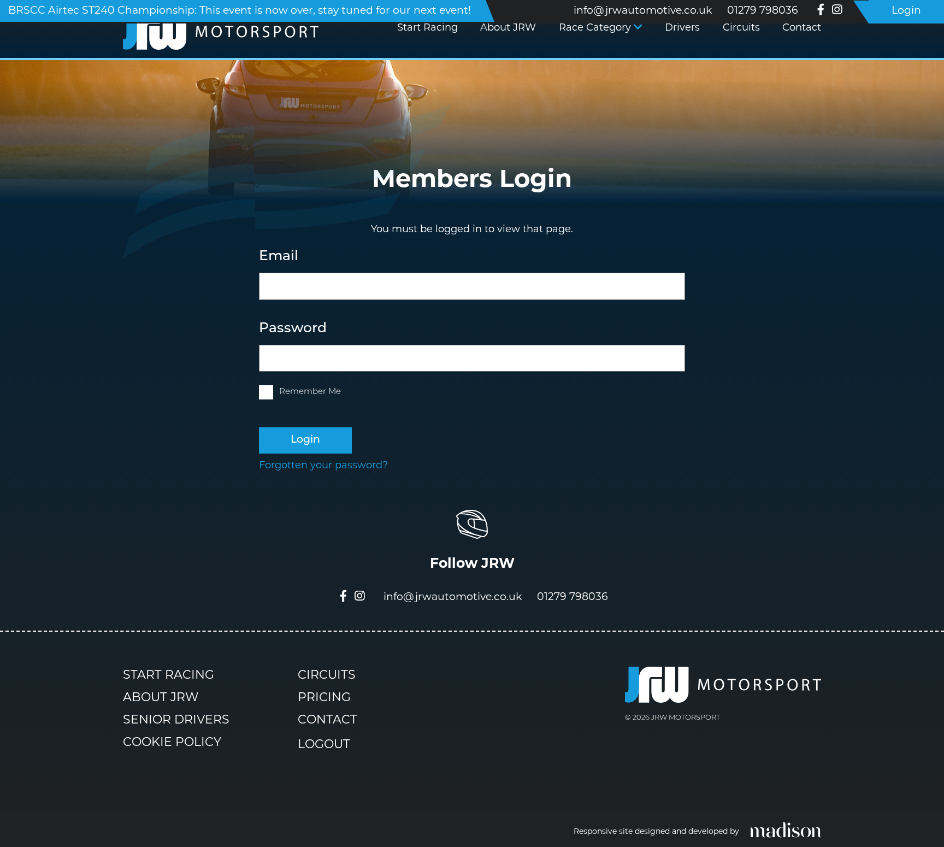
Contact (801, 28)
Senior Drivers (176, 720)
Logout (324, 745)
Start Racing (427, 28)
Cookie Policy (172, 743)
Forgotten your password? (323, 466)
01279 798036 (762, 11)
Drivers (682, 28)
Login (906, 11)
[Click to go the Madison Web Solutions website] (785, 829)
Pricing (324, 698)
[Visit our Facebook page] (820, 12)
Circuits (741, 28)
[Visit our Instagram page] (837, 12)
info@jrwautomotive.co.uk (643, 11)
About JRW (508, 28)
